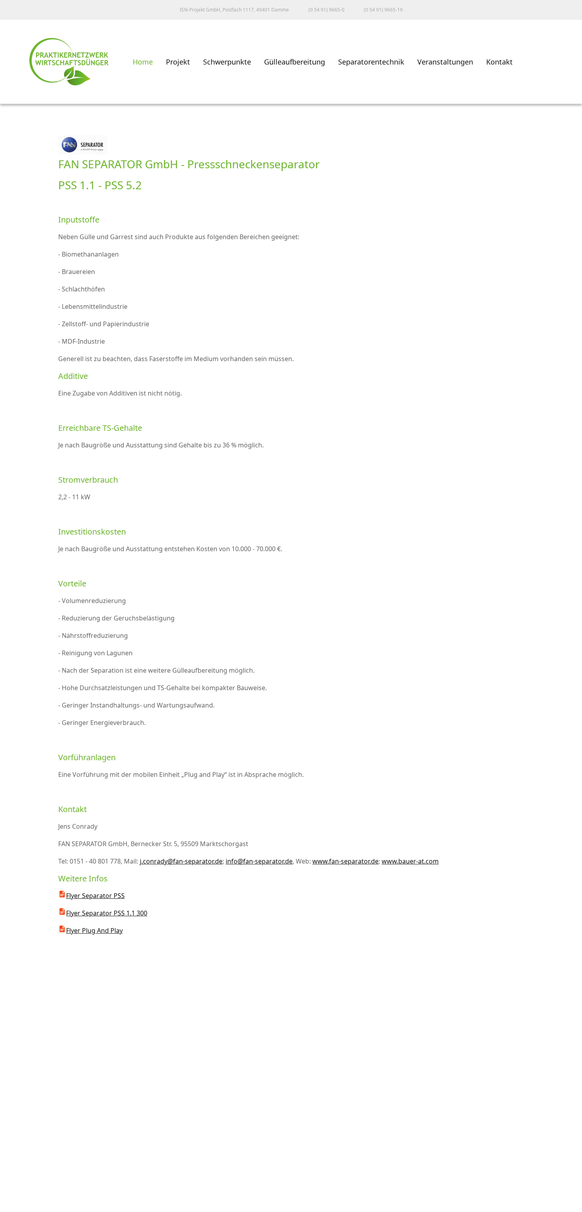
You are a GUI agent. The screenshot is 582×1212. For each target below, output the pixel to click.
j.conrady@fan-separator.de (181, 861)
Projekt (178, 62)
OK (13, 1205)
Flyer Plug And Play (94, 930)
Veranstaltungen (445, 62)
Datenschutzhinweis (40, 1189)
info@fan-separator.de (259, 861)
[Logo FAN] (82, 152)
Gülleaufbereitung (294, 62)
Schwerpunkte (227, 62)
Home (143, 62)
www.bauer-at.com (410, 861)
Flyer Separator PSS (95, 895)
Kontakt (499, 62)
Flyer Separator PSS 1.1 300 (106, 913)
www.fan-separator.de (345, 861)
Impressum (25, 1154)
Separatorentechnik (371, 62)
